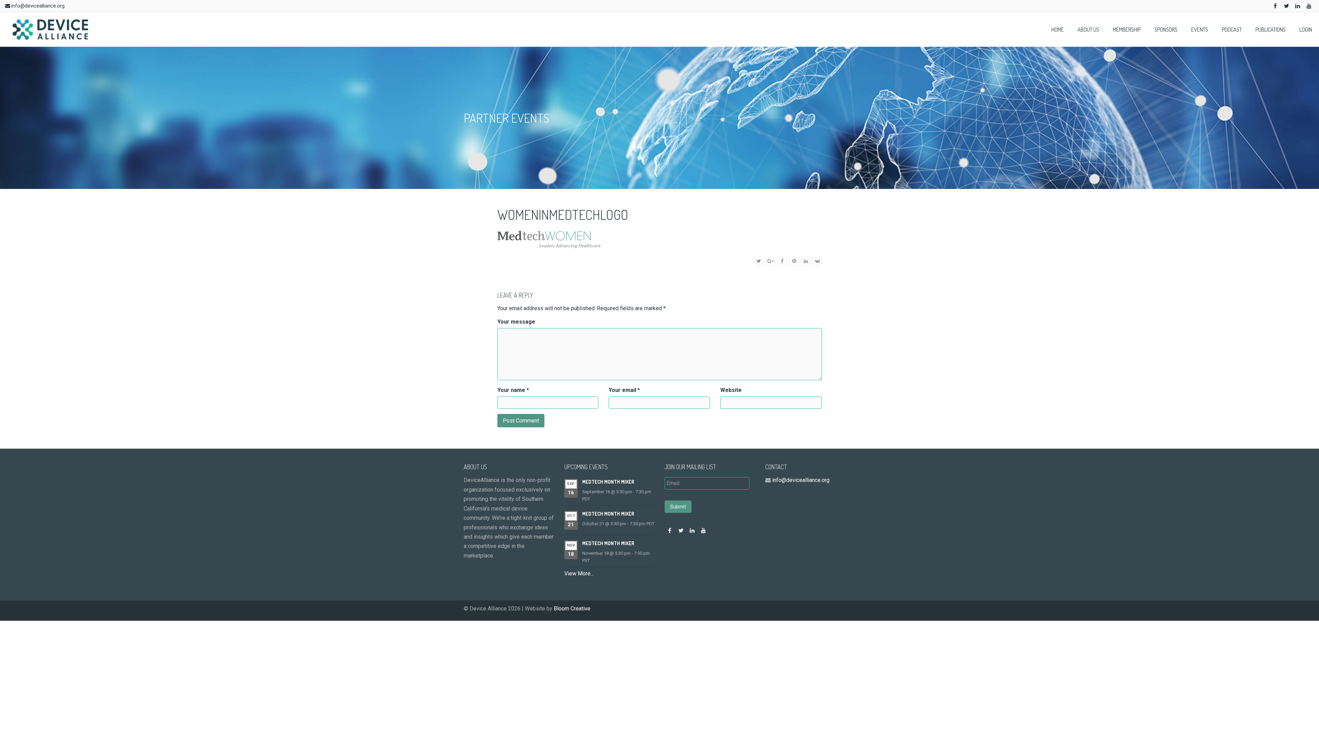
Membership (1127, 29)
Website (731, 390)
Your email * (624, 390)
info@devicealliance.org (38, 6)
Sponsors (1165, 29)
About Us (1088, 29)
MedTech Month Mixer (608, 482)
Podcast (1232, 29)
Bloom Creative (572, 608)
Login (1305, 29)
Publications (1270, 29)
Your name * (513, 390)
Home (1057, 29)
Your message (516, 321)
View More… (579, 573)
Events (1199, 29)
